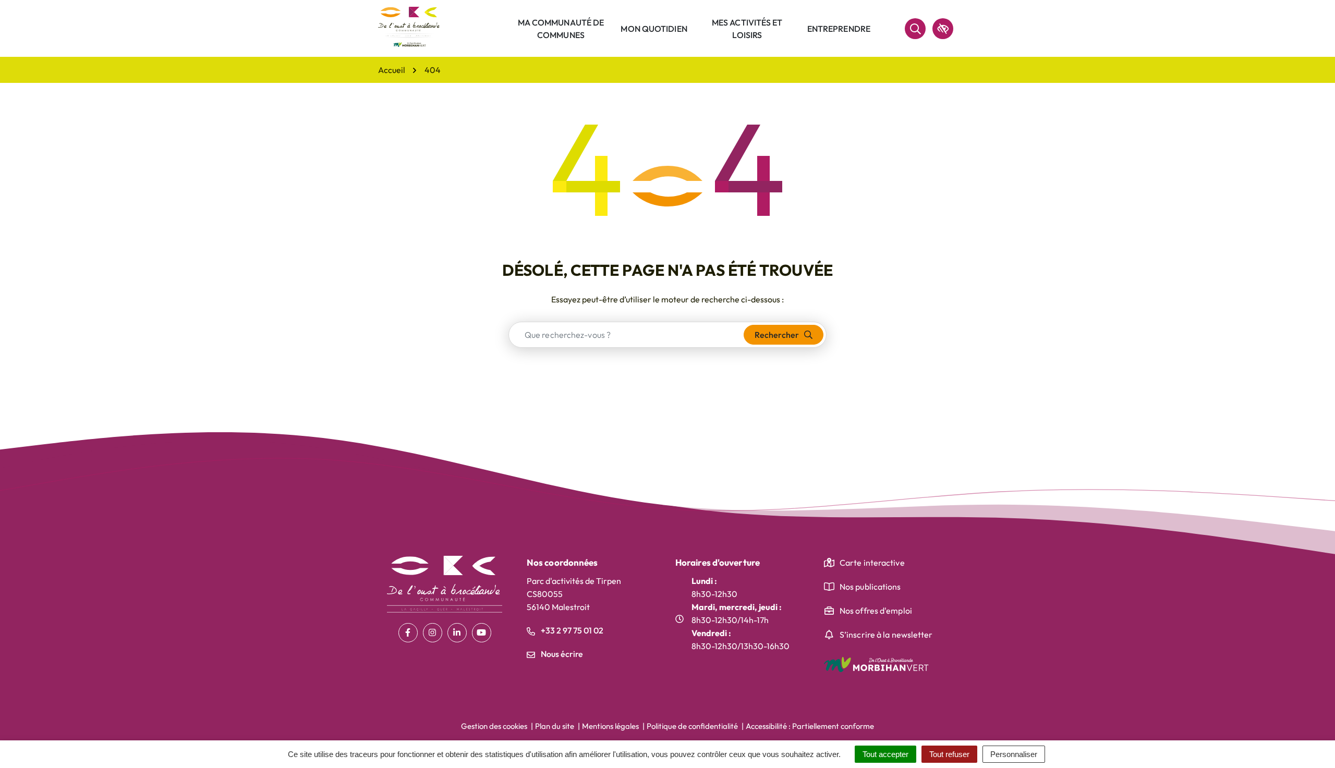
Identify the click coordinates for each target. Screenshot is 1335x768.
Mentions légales (610, 726)
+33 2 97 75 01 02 (571, 630)
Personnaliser (1013, 754)
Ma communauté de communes (561, 28)
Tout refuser (949, 754)
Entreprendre (838, 28)
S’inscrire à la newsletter (886, 634)
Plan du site (554, 726)
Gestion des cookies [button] (494, 726)
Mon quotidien (654, 28)
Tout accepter (885, 754)
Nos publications (870, 586)
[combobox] (626, 334)
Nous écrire (561, 654)
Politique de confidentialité (692, 726)
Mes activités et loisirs (747, 28)
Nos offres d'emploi (876, 610)
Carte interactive (872, 562)
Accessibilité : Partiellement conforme (810, 726)
